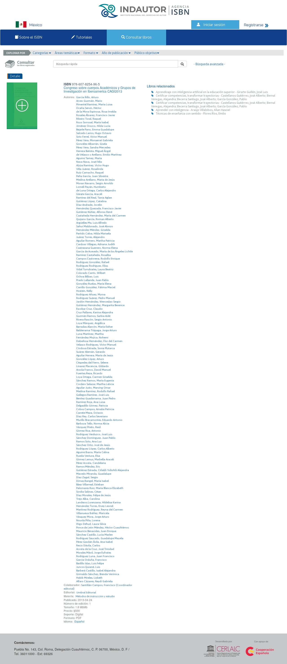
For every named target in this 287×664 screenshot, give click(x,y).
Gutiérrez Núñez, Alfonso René (94, 212)
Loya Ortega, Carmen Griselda (94, 377)
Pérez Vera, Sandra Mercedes (93, 147)
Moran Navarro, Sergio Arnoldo (94, 183)
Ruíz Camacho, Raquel (90, 172)
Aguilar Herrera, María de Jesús (94, 355)
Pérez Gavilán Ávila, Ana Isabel (94, 541)
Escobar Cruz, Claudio (89, 308)
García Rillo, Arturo (87, 97)
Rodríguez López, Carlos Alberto (95, 448)
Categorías (41, 53)
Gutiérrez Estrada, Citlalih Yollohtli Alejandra (102, 470)
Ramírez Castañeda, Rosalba (93, 255)
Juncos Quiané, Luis (88, 567)
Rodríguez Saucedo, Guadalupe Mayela (99, 538)
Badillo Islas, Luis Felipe (90, 563)
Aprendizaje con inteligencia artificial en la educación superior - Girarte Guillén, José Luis (212, 92)
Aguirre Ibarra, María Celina (92, 452)
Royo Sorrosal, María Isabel (92, 122)
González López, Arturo (90, 359)
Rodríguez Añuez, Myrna (90, 294)
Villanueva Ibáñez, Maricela (92, 513)
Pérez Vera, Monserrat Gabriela (94, 140)
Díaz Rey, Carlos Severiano (92, 416)
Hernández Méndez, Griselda (93, 229)
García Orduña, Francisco (91, 559)
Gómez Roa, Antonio (88, 430)
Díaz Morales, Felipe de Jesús (93, 495)
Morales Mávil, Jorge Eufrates (93, 552)
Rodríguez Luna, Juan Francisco (95, 556)
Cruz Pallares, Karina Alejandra (94, 312)
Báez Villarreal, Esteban (90, 484)
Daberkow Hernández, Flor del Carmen (99, 341)
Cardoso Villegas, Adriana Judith (95, 244)
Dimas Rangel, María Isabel (92, 480)
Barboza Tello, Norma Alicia (92, 423)
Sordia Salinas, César (88, 491)
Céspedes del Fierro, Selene (92, 362)
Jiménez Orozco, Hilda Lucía (93, 126)
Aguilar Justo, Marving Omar (93, 387)
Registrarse (253, 25)
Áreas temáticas (66, 53)
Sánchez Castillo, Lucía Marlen (94, 534)
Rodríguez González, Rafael (92, 262)
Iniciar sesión (214, 24)
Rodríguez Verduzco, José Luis (94, 434)
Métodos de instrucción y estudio (95, 596)
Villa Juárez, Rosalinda (89, 169)
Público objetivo (145, 53)
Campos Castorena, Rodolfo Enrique (98, 258)
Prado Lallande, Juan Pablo (92, 280)
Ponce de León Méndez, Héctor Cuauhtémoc (102, 527)
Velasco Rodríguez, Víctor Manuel (96, 344)
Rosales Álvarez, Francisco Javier (95, 115)
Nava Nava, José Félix (89, 161)
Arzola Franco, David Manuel (93, 369)
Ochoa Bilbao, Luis (87, 276)
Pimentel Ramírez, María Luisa (94, 104)
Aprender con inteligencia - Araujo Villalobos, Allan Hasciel (193, 110)
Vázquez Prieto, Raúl (88, 427)
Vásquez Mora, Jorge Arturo (92, 516)
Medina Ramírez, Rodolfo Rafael (95, 391)
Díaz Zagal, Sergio (87, 477)
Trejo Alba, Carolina (88, 498)
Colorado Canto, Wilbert (90, 273)
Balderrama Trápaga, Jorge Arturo (96, 330)
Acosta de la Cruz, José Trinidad (95, 549)
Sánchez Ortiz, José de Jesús (93, 445)
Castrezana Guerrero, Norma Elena (97, 247)
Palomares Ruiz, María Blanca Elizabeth (99, 488)
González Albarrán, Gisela (91, 143)
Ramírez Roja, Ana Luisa (90, 402)
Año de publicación (115, 53)
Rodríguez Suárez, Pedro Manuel (95, 298)
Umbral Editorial (86, 592)
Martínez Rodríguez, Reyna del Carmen (99, 509)
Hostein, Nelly (84, 290)
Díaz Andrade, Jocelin (89, 204)
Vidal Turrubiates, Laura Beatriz (94, 269)
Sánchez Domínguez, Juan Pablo (95, 437)
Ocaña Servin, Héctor (88, 108)
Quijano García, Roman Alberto (95, 219)
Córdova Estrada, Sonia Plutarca (95, 348)
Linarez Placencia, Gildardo (92, 366)
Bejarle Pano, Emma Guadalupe (95, 129)
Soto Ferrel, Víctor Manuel (91, 136)
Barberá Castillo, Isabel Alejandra (95, 570)
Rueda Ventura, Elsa (88, 455)
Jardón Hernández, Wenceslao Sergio (98, 301)
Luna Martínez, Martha (90, 333)
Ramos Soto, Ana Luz (89, 441)
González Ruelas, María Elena (93, 283)
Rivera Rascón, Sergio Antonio (94, 319)
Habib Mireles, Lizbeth (89, 577)
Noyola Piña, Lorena (88, 520)
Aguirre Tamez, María (89, 158)
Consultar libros (138, 37)
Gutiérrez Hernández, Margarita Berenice (100, 305)
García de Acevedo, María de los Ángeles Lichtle (104, 251)
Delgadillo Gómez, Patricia (92, 405)
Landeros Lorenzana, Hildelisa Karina (98, 502)
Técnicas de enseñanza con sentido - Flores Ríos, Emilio (191, 113)
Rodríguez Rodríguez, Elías (92, 265)
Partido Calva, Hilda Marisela (93, 233)
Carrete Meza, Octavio (89, 412)
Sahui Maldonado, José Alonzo (94, 226)
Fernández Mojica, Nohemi (92, 337)
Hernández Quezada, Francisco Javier (98, 208)
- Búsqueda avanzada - (209, 64)
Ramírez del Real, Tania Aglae (94, 197)
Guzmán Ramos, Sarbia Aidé (93, 316)
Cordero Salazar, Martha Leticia (95, 384)
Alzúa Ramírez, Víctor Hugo (92, 165)
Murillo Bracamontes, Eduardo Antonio (99, 420)
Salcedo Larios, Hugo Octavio (93, 133)
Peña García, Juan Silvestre (92, 176)
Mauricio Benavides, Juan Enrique (96, 531)
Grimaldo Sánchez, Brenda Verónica (97, 574)
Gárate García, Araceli (89, 194)
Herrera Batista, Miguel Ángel (93, 151)
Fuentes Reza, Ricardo (89, 373)
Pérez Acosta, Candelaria (91, 463)
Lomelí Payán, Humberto (91, 186)
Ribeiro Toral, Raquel (88, 118)
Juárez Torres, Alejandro (90, 237)
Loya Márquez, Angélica (90, 323)
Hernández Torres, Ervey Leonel (94, 506)
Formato (89, 53)
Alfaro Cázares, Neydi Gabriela (94, 581)
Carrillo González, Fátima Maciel (95, 287)
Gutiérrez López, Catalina (91, 201)
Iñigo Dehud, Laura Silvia (91, 524)
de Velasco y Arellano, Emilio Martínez (99, 154)
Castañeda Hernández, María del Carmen (101, 215)
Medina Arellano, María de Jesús (95, 179)
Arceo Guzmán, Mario (89, 100)
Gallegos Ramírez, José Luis (92, 394)
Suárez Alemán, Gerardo (90, 351)
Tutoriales (83, 37)
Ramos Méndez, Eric (88, 466)
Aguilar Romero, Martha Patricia (95, 240)
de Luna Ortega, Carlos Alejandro (96, 190)
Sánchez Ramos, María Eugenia (95, 380)
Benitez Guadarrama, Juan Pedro (95, 398)
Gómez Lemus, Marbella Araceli (95, 459)
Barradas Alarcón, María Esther (94, 326)
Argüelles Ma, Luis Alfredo (91, 222)
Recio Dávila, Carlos (88, 545)
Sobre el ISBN (30, 37)
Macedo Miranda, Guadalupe (93, 473)
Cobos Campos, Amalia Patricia (95, 409)
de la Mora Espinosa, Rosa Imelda (96, 111)
